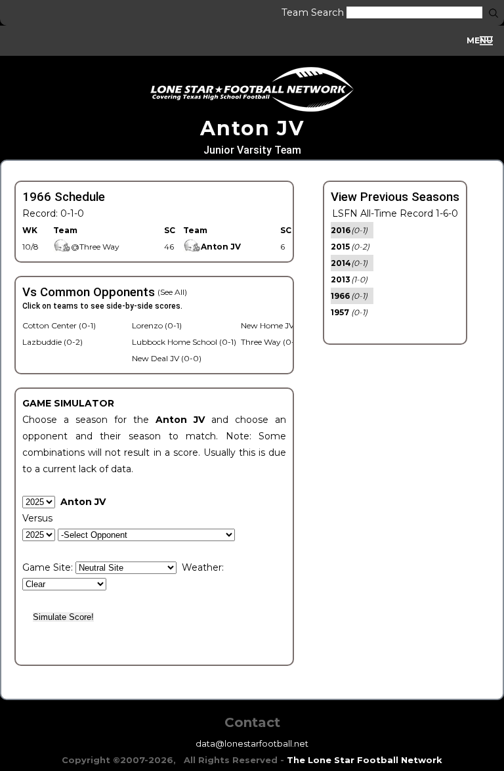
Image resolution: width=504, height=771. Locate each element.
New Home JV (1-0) (277, 325)
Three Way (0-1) (270, 342)
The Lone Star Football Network (364, 760)
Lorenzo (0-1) (157, 325)
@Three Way (95, 247)
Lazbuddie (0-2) (52, 342)
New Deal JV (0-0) (166, 358)
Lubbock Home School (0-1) (184, 342)
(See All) (172, 292)
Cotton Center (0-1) (59, 325)
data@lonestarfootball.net (252, 743)
